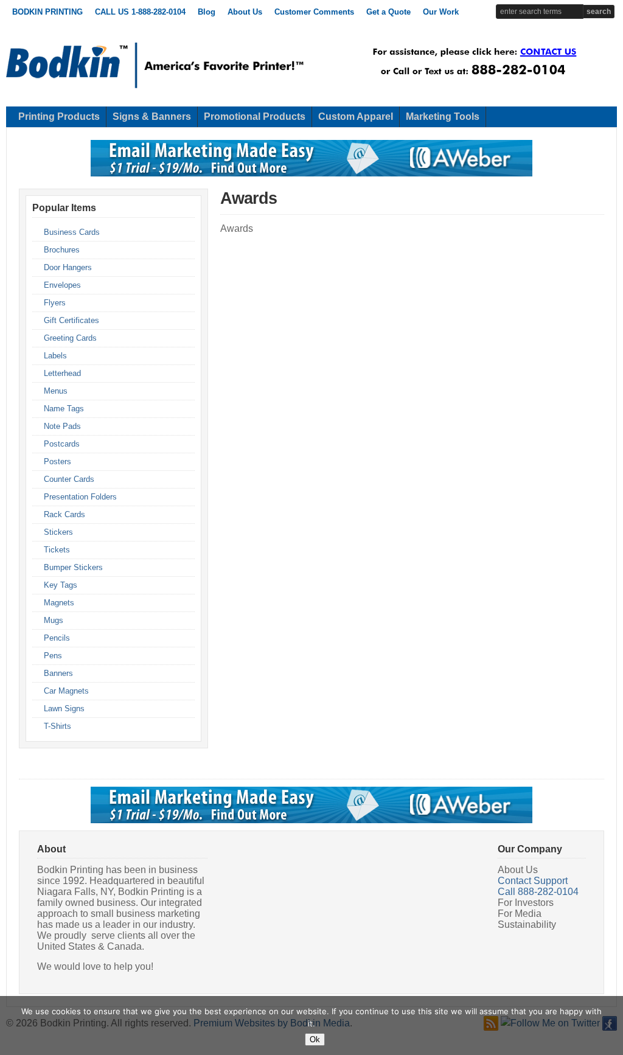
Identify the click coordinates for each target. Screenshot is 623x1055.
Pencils (57, 637)
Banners (58, 673)
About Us (245, 11)
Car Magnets (66, 690)
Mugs (53, 620)
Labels (55, 355)
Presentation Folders (80, 496)
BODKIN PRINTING (47, 11)
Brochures (62, 249)
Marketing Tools (442, 116)
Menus (56, 390)
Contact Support (533, 881)
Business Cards (72, 232)
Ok (315, 1039)
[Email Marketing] (311, 174)
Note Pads (62, 426)
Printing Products (59, 116)
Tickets (57, 549)
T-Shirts (57, 726)
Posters (57, 461)
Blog (206, 11)
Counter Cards (69, 479)
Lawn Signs (64, 708)
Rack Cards (64, 514)
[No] (608, 1026)
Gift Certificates (71, 320)
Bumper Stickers (73, 567)
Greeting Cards (70, 338)
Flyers (55, 302)
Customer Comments (314, 11)
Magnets (59, 602)
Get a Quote (388, 11)
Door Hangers (68, 267)
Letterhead (62, 373)
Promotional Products (254, 116)
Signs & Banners (152, 116)
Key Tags (60, 585)
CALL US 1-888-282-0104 (140, 11)
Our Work (441, 11)
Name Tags (64, 408)
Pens (53, 655)
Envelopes (62, 285)
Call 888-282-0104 (538, 891)
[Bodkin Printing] (155, 86)
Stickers (58, 532)
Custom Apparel (355, 116)
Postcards (62, 443)
